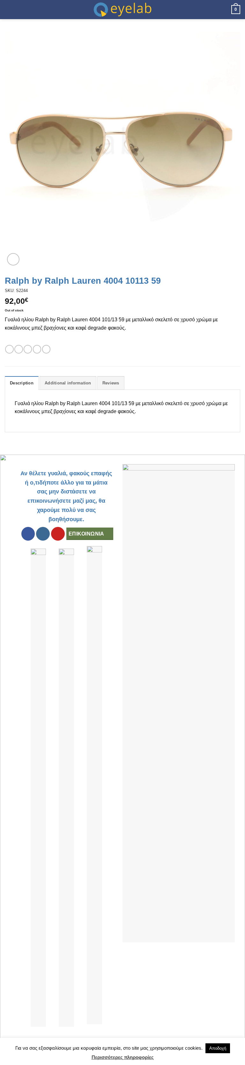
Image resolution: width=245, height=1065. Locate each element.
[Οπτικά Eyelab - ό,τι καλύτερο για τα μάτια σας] (122, 9)
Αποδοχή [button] (217, 1048)
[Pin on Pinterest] (46, 349)
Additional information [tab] (68, 383)
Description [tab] (21, 383)
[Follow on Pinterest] (58, 534)
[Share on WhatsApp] (9, 349)
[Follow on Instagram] (43, 534)
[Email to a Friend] (37, 349)
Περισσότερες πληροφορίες (123, 1057)
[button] (8, 9)
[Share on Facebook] (18, 349)
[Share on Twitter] (28, 349)
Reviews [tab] (110, 383)
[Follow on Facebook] (28, 534)
